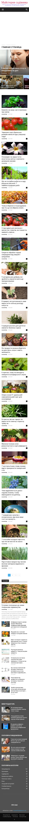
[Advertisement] (14, 27)
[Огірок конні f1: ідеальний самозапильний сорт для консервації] (14, 386)
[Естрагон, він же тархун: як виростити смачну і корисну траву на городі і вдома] (14, 410)
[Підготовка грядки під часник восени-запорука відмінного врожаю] (14, 553)
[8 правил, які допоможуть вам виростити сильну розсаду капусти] (14, 293)
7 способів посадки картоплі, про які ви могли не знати (13, 541)
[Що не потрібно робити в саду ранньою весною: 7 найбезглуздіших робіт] (14, 172)
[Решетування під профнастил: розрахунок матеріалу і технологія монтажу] (6, 680)
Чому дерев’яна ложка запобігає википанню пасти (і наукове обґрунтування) (19, 717)
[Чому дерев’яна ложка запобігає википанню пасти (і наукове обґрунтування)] (6, 718)
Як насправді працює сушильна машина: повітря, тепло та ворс (18, 709)
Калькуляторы (22, 816)
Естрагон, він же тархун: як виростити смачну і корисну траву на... (13, 421)
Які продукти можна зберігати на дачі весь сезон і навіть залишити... (14, 350)
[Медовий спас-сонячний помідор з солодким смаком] (6, 634)
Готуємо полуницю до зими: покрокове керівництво (13, 606)
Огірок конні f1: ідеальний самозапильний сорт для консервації (12, 397)
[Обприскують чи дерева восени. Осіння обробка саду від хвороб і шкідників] (6, 757)
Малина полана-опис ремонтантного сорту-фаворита (14, 445)
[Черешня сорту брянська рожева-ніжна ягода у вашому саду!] (14, 123)
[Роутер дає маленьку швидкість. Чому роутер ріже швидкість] (6, 651)
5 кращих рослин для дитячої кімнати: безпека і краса (13, 327)
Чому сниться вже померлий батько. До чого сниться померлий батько (19, 740)
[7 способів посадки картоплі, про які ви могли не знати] (14, 531)
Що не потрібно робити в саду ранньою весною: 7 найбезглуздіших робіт (14, 183)
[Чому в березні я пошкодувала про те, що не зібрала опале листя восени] (14, 197)
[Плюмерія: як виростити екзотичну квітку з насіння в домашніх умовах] (14, 148)
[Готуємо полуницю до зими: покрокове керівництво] (14, 593)
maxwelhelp (4, 73)
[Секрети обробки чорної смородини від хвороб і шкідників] (14, 244)
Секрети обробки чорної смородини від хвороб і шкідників (11, 255)
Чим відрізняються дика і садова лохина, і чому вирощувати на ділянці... (12, 493)
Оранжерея (22, 815)
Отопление (15, 816)
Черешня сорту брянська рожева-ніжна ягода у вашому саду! (13, 134)
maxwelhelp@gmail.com (19, 810)
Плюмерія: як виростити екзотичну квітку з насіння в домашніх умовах (13, 159)
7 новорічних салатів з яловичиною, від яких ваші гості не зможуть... (12, 517)
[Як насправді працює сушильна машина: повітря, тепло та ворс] (6, 710)
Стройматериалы (7, 816)
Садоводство (15, 815)
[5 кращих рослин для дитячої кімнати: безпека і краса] (14, 317)
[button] (2, 9)
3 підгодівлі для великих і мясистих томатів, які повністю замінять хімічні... (14, 230)
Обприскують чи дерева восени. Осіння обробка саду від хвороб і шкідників (19, 757)
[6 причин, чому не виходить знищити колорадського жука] (14, 364)
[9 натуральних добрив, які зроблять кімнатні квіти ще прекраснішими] (14, 268)
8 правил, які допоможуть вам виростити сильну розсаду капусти (14, 303)
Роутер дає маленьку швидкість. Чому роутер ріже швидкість (19, 651)
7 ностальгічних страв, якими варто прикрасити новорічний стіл (14, 468)
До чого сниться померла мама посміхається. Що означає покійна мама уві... (18, 749)
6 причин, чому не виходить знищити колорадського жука (14, 374)
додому (3, 45)
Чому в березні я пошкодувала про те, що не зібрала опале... (14, 207)
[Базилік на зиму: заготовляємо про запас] (14, 101)
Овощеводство (6, 815)
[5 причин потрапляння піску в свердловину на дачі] (14, 62)
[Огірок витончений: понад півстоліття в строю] (11, 84)
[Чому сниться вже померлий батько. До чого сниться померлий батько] (6, 741)
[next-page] (19, 575)
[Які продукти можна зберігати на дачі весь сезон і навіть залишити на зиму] (14, 339)
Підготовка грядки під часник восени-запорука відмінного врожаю (14, 564)
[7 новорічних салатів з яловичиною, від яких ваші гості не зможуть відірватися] (14, 506)
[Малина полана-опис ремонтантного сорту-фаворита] (14, 435)
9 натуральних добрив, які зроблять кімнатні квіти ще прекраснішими (12, 279)
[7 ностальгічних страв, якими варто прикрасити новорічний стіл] (14, 457)
